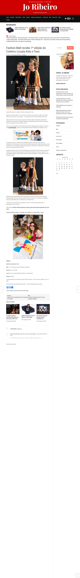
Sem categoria (59, 143)
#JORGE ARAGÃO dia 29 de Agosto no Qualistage (19, 41)
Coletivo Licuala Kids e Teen (16, 290)
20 (66, 166)
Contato (8, 19)
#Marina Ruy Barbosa (12, 37)
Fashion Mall (25, 290)
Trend (23, 17)
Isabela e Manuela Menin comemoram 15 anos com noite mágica (22, 333)
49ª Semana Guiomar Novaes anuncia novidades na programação (56, 29)
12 (64, 164)
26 (64, 168)
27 (66, 168)
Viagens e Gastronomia (36, 17)
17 (59, 166)
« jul (57, 173)
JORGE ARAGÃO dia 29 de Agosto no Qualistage (11, 28)
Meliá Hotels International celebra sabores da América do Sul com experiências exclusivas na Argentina (33, 30)
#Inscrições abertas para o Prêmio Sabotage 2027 (30, 39)
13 (66, 164)
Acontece (12, 17)
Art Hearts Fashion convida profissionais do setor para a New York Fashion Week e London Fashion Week (12, 318)
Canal (59, 17)
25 (61, 168)
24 (59, 168)
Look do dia (45, 17)
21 (69, 166)
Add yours (19, 329)
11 (61, 164)
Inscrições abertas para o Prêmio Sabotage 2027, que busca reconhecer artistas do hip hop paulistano (64, 100)
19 (64, 166)
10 (59, 164)
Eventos (28, 17)
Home (7, 17)
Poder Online (18, 17)
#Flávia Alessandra (23, 37)
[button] (72, 24)
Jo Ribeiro (40, 6)
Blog (50, 17)
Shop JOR (54, 17)
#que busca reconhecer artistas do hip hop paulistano (57, 39)
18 (61, 166)
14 (69, 164)
